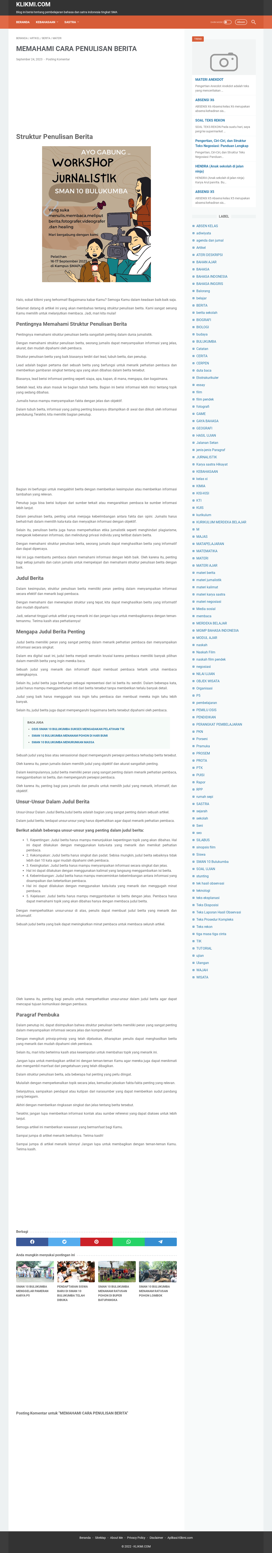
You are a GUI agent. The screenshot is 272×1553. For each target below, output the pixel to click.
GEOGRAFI (204, 428)
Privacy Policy (136, 1537)
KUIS (200, 508)
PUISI (200, 775)
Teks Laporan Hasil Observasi (218, 912)
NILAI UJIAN (205, 674)
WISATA (202, 977)
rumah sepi (204, 797)
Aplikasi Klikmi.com (180, 1537)
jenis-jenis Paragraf (210, 450)
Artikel (201, 248)
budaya (202, 334)
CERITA (201, 356)
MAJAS (202, 537)
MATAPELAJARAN (210, 544)
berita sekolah (206, 313)
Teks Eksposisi (207, 905)
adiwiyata (203, 233)
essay (200, 385)
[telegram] (161, 1242)
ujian (200, 956)
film (199, 392)
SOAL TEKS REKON (210, 120)
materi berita (205, 573)
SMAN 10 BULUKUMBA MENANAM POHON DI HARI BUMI (70, 736)
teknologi (203, 891)
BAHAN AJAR (206, 262)
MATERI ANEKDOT (209, 80)
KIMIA (200, 486)
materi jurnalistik (208, 580)
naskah (201, 645)
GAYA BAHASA (207, 421)
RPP (199, 789)
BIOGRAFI (203, 320)
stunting (202, 876)
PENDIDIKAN (206, 717)
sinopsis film (205, 847)
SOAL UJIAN (205, 869)
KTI (198, 500)
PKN (199, 732)
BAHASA (202, 269)
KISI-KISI (202, 493)
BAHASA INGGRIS (209, 284)
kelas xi (202, 479)
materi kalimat (207, 587)
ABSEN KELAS (207, 226)
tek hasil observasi (210, 883)
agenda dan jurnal (210, 240)
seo (199, 833)
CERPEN (202, 363)
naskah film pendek (211, 659)
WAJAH (202, 970)
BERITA (201, 305)
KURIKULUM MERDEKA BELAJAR (221, 522)
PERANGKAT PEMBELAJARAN (219, 724)
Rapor (200, 782)
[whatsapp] (129, 1242)
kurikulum (203, 515)
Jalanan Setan (207, 443)
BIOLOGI (202, 327)
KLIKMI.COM (33, 4)
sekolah (202, 818)
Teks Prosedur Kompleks (214, 919)
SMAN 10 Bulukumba (212, 862)
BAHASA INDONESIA (211, 277)
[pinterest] (96, 1242)
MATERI (202, 558)
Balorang (203, 291)
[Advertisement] (96, 96)
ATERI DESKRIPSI (209, 255)
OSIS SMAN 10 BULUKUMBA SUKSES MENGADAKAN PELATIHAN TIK (78, 729)
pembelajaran (206, 703)
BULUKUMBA (206, 342)
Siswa (200, 854)
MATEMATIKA (206, 551)
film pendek (205, 399)
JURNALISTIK (206, 457)
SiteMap (100, 1537)
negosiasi (203, 667)
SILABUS (203, 840)
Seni (199, 826)
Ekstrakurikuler (207, 378)
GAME (201, 414)
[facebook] (32, 1242)
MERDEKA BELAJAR (211, 623)
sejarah (201, 811)
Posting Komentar (58, 59)
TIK (198, 941)
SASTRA (70, 22)
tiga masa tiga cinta (211, 934)
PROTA (201, 761)
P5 (198, 696)
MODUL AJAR (206, 638)
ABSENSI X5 (204, 192)
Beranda (23, 22)
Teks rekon (204, 927)
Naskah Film (205, 652)
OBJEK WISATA (208, 681)
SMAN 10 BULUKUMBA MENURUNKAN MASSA (63, 742)
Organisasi (204, 688)
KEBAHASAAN (45, 22)
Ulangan (202, 963)
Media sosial (205, 609)
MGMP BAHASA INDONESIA (217, 631)
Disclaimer (156, 1537)
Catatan (202, 349)
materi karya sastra (210, 594)
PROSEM (203, 753)
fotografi (202, 407)
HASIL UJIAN (206, 435)
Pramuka (203, 746)
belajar (201, 298)
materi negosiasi (208, 602)
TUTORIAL (204, 948)
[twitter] (64, 1242)
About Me (116, 1537)
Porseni (202, 739)
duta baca (203, 370)
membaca (203, 616)
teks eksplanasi (208, 898)
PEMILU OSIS (206, 710)
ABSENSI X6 (204, 100)
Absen (241, 22)
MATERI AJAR (206, 565)
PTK (199, 768)
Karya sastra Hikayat (212, 464)
